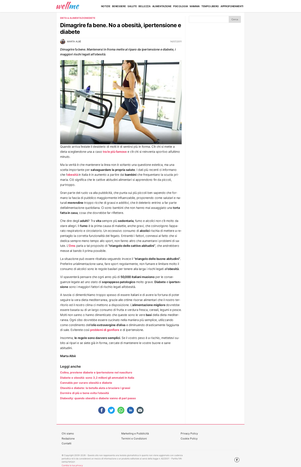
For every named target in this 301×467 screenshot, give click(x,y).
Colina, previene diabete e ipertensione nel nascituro (96, 372)
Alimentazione (162, 6)
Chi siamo (68, 433)
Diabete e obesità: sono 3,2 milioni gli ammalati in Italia (97, 377)
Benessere (119, 6)
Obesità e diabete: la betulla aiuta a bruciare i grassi (95, 388)
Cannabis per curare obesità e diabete (86, 382)
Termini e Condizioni (134, 438)
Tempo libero (210, 6)
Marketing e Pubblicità (135, 433)
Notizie (105, 6)
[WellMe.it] (67, 6)
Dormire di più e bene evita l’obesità (84, 393)
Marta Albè (74, 41)
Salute (132, 6)
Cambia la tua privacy (72, 465)
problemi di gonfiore (104, 330)
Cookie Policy (189, 438)
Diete (92, 18)
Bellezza (144, 6)
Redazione (68, 438)
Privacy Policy (189, 433)
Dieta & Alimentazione (74, 18)
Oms (72, 246)
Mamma (195, 6)
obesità (72, 174)
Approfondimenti (232, 6)
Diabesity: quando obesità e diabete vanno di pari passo (98, 398)
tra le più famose (115, 151)
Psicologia (180, 6)
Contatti (66, 443)
